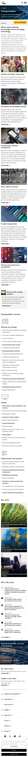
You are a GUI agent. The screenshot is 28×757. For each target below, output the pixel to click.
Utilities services (6, 650)
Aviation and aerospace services (11, 660)
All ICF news (5, 637)
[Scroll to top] (3, 21)
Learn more (4, 673)
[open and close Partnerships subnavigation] (2, 699)
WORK (4, 8)
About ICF (7, 715)
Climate (4, 653)
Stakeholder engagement (10, 475)
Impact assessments (8, 423)
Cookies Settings (14, 746)
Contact (6, 731)
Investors (6, 726)
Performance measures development (13, 378)
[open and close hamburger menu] (25, 3)
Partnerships (7, 699)
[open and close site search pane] (22, 3)
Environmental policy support (11, 344)
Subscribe (4, 685)
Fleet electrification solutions (11, 351)
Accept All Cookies (14, 754)
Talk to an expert (20, 22)
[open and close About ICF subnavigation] (2, 715)
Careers (6, 720)
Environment (5, 657)
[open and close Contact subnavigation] (2, 731)
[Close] (26, 739)
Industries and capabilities (11, 694)
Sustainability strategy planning (11, 387)
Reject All (14, 750)
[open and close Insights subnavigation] (2, 710)
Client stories (8, 704)
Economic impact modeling (10, 417)
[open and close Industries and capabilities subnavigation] (2, 694)
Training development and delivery (13, 492)
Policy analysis (6, 434)
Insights (6, 710)
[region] (14, 747)
